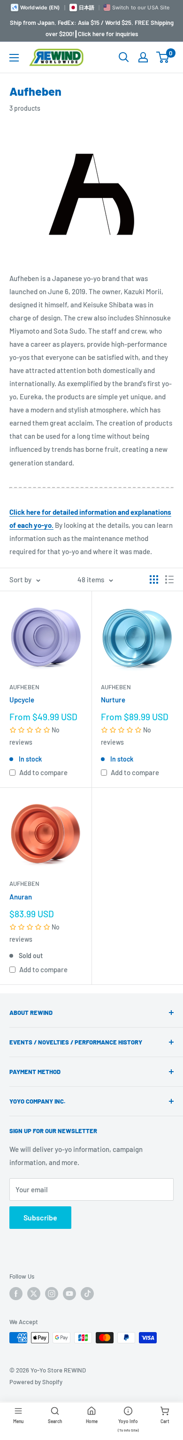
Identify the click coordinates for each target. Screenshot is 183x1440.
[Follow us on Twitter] (33, 1293)
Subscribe (40, 1217)
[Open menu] (14, 57)
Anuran (20, 896)
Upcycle (21, 699)
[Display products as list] (169, 579)
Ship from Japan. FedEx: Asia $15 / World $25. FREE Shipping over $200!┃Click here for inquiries (92, 28)
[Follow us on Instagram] (51, 1293)
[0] (163, 57)
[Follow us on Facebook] (16, 1293)
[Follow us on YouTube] (69, 1293)
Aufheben (24, 687)
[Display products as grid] (154, 579)
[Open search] (124, 57)
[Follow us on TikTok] (87, 1293)
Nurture (113, 699)
